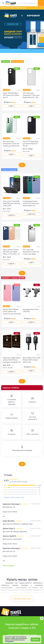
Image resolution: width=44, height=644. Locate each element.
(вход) (13, 102)
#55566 (18, 306)
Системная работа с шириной (11, 401)
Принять (35, 639)
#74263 (18, 354)
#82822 (38, 354)
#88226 (38, 198)
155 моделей (26, 90)
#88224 (18, 198)
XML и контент (32, 434)
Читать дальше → (9, 565)
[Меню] (3, 3)
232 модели (6, 90)
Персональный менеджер (22, 450)
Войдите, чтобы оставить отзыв (14, 497)
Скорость (32, 402)
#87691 (18, 90)
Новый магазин (12, 418)
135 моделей (26, 138)
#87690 (38, 90)
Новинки (5, 61)
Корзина (40, 0)
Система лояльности (32, 418)
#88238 (38, 246)
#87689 (18, 138)
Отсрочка (11, 434)
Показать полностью (22, 599)
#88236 (18, 246)
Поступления (17, 61)
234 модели (6, 138)
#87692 (38, 138)
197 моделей (6, 198)
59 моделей (26, 198)
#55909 (38, 306)
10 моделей (6, 246)
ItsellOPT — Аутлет (13, 278)
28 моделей (6, 306)
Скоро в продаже (9, 170)
